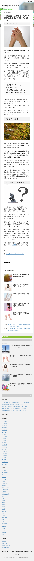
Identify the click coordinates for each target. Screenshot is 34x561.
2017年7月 (4, 425)
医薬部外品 (4, 483)
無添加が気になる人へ (10, 6)
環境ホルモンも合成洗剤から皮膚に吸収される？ (14, 410)
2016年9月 (4, 442)
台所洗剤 (4, 485)
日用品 (3, 504)
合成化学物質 (5, 489)
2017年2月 (4, 434)
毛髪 (3, 513)
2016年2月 (4, 453)
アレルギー (13, 254)
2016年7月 (4, 447)
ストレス (4, 477)
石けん (3, 521)
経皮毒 (8, 254)
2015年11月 (4, 459)
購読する (5, 336)
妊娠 (3, 498)
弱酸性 (3, 500)
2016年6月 (4, 449)
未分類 (3, 506)
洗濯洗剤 (4, 515)
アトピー (4, 470)
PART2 (14, 245)
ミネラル (4, 479)
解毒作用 (4, 532)
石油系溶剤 (4, 524)
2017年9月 (4, 421)
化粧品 (3, 481)
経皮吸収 (4, 526)
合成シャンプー (5, 487)
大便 (3, 496)
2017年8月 (4, 423)
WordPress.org (5, 547)
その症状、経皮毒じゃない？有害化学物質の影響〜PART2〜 (21, 305)
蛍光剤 (3, 530)
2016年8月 (4, 445)
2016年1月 (4, 455)
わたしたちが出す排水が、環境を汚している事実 (14, 408)
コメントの (6, 545)
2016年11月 (4, 440)
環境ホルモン (5, 517)
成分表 (3, 502)
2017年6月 (4, 428)
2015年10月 (5, 462)
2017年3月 (4, 432)
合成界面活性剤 (5, 494)
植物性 (3, 509)
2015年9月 (4, 464)
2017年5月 (4, 430)
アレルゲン (20, 254)
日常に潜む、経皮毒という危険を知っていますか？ (14, 406)
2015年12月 (5, 457)
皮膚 (3, 519)
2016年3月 (4, 451)
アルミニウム (5, 472)
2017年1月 (4, 436)
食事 (3, 534)
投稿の (4, 543)
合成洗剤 (4, 492)
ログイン (4, 541)
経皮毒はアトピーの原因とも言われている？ (13, 404)
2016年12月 (5, 438)
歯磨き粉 (4, 511)
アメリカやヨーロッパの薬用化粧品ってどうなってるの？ (16, 402)
